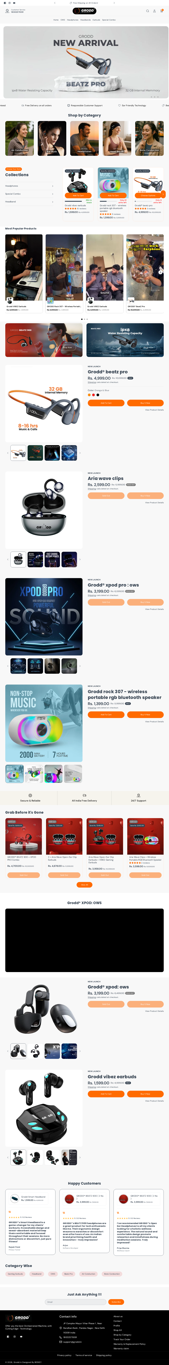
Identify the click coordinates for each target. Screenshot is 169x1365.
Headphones (11, 185)
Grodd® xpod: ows (108, 987)
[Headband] (117, 138)
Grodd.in (18, 1362)
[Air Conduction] (19, 138)
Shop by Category (123, 1334)
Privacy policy (64, 1355)
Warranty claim (121, 1348)
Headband (10, 201)
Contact (118, 1321)
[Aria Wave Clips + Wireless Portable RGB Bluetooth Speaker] (145, 836)
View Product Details (154, 410)
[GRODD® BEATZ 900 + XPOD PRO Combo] (23, 836)
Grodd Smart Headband (33, 1197)
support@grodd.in (72, 1342)
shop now (67, 347)
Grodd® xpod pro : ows (113, 585)
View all (84, 885)
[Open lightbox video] (24, 273)
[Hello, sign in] (154, 11)
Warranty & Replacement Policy (130, 1344)
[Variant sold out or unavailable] (89, 394)
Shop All (118, 1330)
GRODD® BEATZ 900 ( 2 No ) (90, 1197)
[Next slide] (114, 3)
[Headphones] (84, 138)
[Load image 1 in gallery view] (18, 453)
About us (118, 1316)
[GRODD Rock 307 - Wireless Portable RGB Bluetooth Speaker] (113, 182)
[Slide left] (63, 194)
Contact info (68, 1316)
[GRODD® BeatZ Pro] (148, 182)
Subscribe (116, 1302)
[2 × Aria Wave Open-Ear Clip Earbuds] (64, 836)
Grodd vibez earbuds (75, 205)
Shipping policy (104, 1355)
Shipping (92, 382)
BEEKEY (38, 1362)
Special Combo (12, 193)
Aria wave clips (106, 478)
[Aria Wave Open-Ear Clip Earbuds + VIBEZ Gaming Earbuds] (105, 836)
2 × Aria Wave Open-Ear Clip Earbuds (62, 858)
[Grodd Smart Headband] (14, 1198)
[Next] (160, 272)
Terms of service (84, 1355)
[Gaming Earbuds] (52, 138)
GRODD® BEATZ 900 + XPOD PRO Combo (21, 858)
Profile (117, 1325)
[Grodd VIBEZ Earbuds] (78, 182)
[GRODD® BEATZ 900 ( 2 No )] (69, 1199)
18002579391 (17, 12)
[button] (147, 11)
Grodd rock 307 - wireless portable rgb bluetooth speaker (113, 208)
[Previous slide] (54, 3)
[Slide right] (163, 194)
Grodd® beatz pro (143, 205)
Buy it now (145, 403)
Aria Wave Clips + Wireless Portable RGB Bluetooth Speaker (145, 858)
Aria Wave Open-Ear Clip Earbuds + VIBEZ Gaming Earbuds (101, 860)
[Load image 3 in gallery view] (52, 453)
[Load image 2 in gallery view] (35, 453)
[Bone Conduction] (149, 138)
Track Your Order (122, 1339)
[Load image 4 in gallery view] (69, 453)
